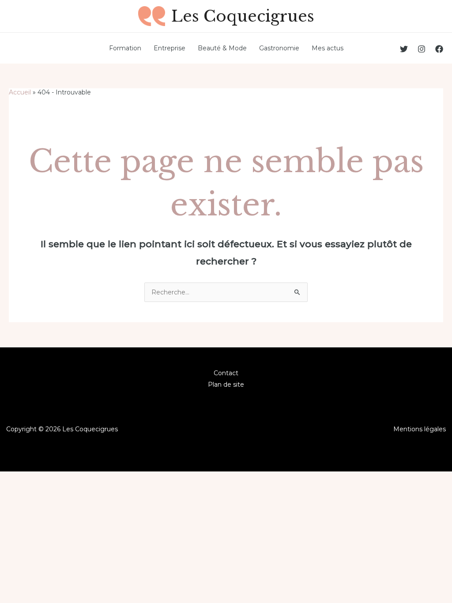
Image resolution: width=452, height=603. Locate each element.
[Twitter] (404, 49)
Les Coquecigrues (242, 16)
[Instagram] (422, 49)
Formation (125, 48)
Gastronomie (279, 48)
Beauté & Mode (222, 48)
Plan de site (226, 384)
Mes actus (327, 48)
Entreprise (169, 48)
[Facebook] (439, 49)
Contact (226, 373)
